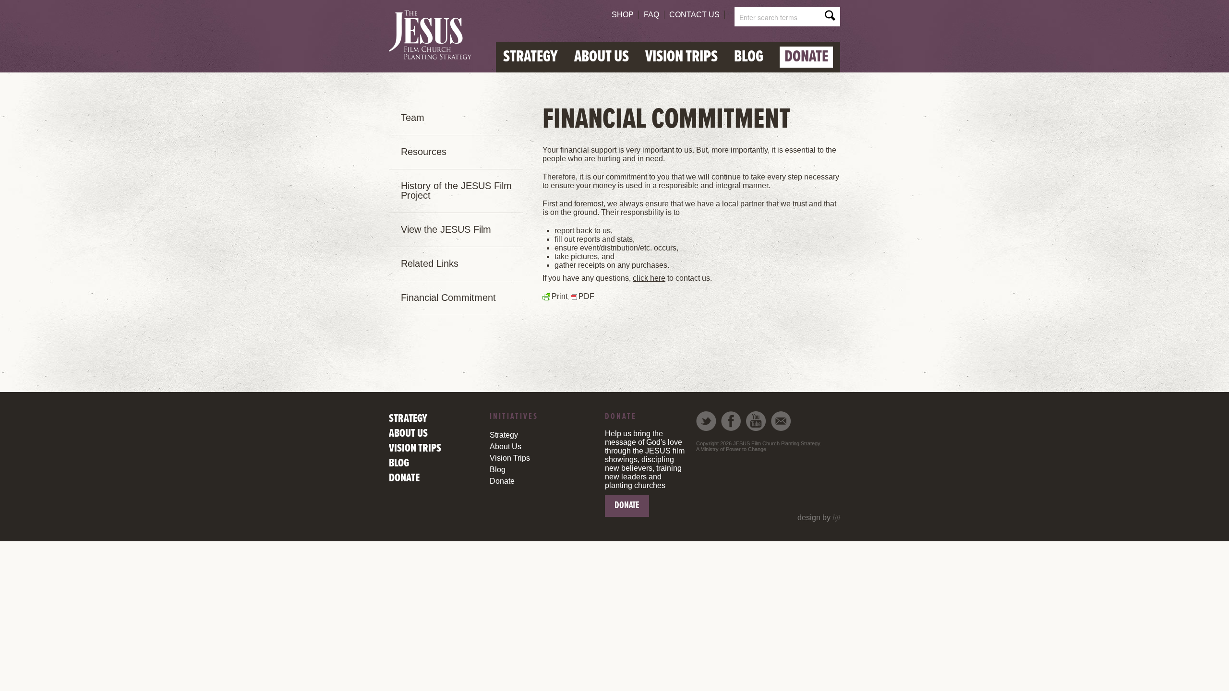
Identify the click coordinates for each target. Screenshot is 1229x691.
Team (412, 117)
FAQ (651, 15)
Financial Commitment (448, 297)
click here (649, 278)
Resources (423, 151)
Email (781, 421)
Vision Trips (681, 57)
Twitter (706, 421)
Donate (806, 57)
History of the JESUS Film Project (456, 190)
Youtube (756, 421)
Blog (748, 57)
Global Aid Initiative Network (433, 35)
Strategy (530, 57)
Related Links (429, 263)
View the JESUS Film (446, 229)
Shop (623, 15)
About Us (601, 57)
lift (836, 517)
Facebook (731, 421)
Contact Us (694, 15)
